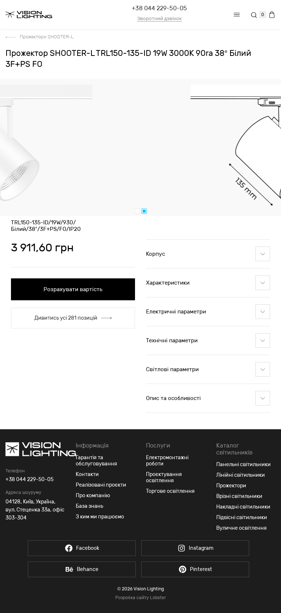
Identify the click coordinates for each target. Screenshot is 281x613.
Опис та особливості (173, 398)
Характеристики (168, 282)
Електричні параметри (176, 311)
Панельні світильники (243, 464)
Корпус (155, 254)
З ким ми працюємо (100, 517)
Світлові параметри (172, 369)
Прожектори (231, 486)
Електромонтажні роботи (167, 460)
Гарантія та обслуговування (96, 460)
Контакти (87, 474)
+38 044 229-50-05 (159, 8)
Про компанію (93, 495)
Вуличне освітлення (241, 528)
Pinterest (201, 569)
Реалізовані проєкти (101, 485)
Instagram (201, 548)
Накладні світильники (243, 507)
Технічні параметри (172, 340)
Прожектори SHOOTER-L (47, 36)
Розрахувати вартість (73, 289)
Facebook (87, 548)
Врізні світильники (239, 496)
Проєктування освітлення (164, 477)
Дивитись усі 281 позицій (65, 318)
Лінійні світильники (240, 475)
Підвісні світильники (241, 517)
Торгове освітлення (170, 491)
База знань (89, 506)
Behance (87, 569)
